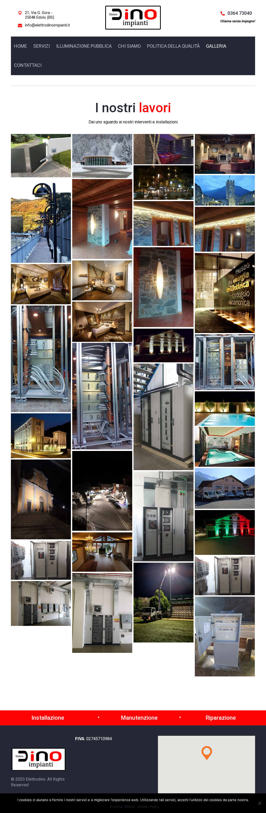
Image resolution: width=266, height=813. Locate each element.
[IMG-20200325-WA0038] (225, 532)
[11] (225, 447)
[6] (225, 362)
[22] (164, 287)
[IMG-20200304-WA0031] (102, 491)
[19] (102, 219)
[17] (225, 190)
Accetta (116, 806)
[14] (164, 149)
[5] (164, 345)
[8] (164, 417)
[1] (102, 280)
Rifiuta (130, 806)
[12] (41, 155)
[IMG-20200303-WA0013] (225, 636)
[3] (102, 322)
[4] (41, 359)
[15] (225, 154)
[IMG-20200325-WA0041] (225, 575)
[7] (102, 396)
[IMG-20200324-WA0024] (225, 488)
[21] (225, 229)
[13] (102, 156)
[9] (225, 408)
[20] (164, 223)
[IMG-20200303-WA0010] (41, 603)
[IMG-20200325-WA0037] (164, 516)
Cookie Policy (148, 806)
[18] (41, 220)
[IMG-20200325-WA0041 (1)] (41, 560)
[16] (164, 182)
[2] (41, 284)
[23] (225, 293)
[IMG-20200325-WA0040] (102, 552)
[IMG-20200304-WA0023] (41, 499)
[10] (41, 435)
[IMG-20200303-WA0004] (164, 602)
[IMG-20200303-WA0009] (102, 613)
